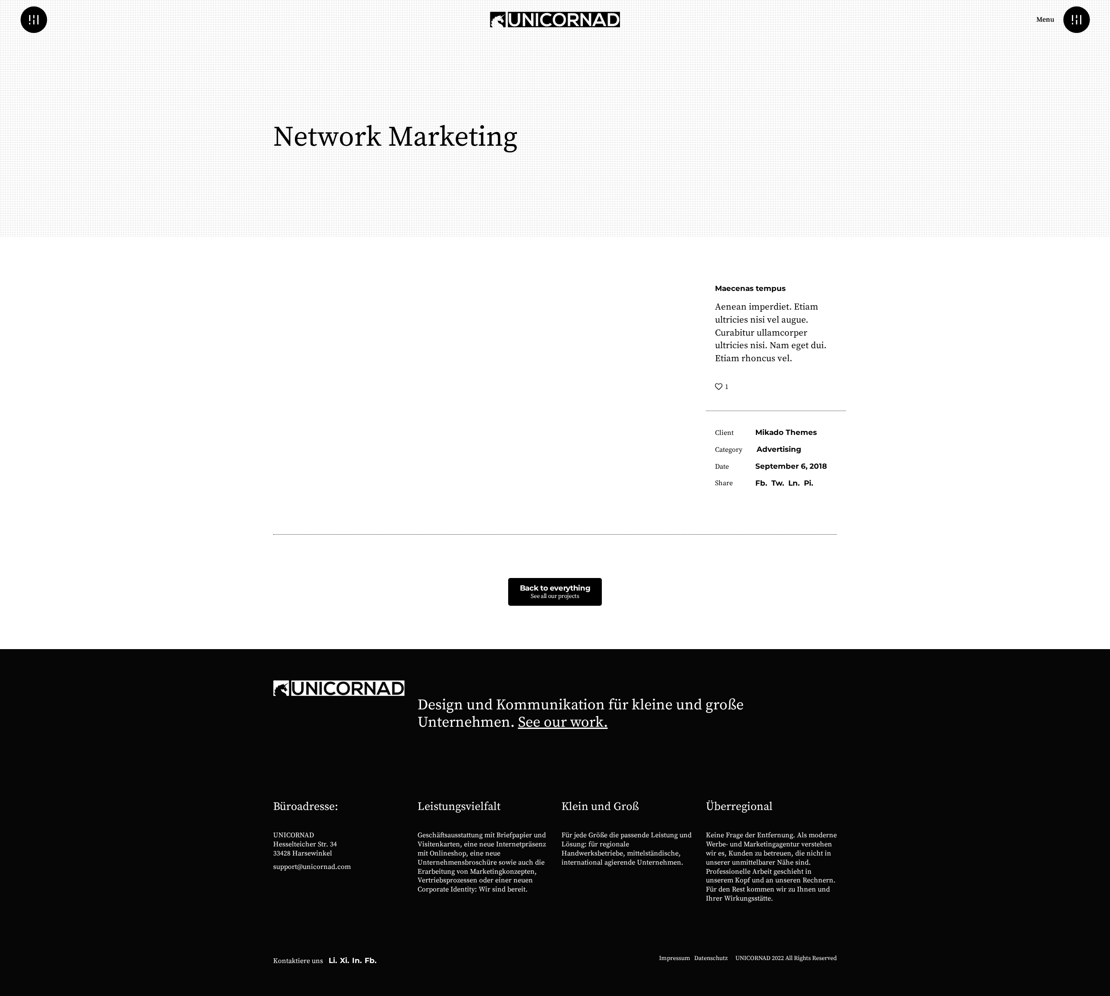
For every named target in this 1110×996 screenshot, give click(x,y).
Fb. (370, 960)
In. (357, 960)
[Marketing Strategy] (1096, 546)
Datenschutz (711, 958)
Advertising (779, 449)
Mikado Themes (786, 432)
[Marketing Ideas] (14, 546)
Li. (333, 960)
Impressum (674, 958)
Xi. (344, 960)
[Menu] (1076, 20)
